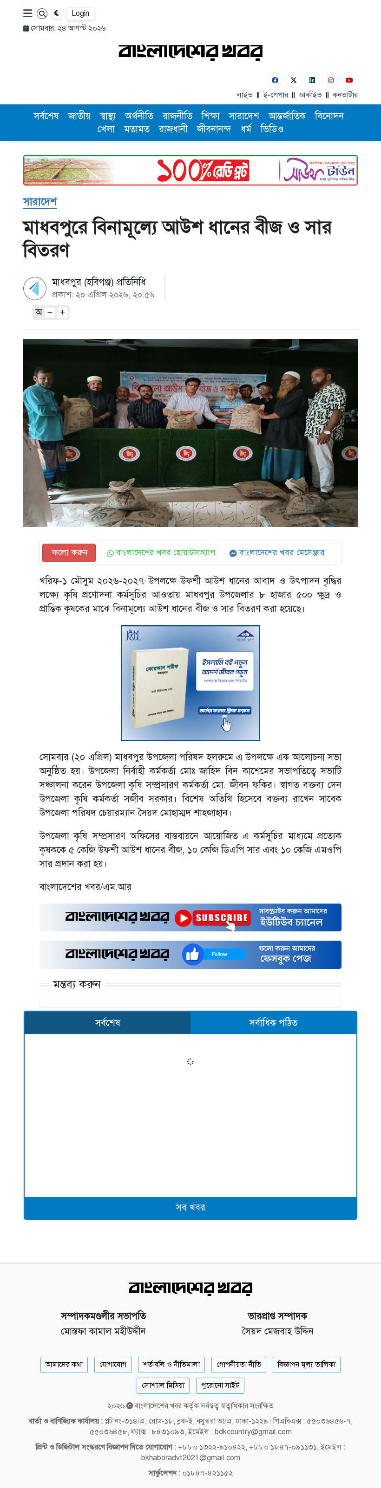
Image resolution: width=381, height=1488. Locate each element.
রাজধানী (173, 129)
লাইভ (244, 95)
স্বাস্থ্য (108, 116)
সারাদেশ (244, 116)
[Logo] (190, 52)
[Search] (42, 13)
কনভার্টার (345, 95)
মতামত (137, 129)
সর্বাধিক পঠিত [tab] (273, 1023)
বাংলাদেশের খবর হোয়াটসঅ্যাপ (165, 552)
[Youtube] (349, 80)
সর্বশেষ (46, 116)
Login (80, 13)
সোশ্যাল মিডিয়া (163, 1385)
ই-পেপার (275, 95)
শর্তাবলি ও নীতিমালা (171, 1364)
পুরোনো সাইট (220, 1385)
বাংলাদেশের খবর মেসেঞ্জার (281, 552)
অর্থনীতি (139, 116)
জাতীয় (79, 116)
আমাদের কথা (64, 1364)
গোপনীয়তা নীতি (239, 1364)
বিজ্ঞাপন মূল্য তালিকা (306, 1364)
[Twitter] (294, 80)
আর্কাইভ (310, 95)
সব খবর (190, 1207)
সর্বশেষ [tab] (107, 1023)
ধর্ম (246, 129)
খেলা (106, 129)
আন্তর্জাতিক (287, 116)
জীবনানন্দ (214, 129)
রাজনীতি (177, 116)
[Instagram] (331, 80)
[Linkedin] (312, 80)
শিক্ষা (211, 116)
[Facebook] (275, 80)
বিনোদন (329, 116)
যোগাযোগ (112, 1364)
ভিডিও (272, 129)
